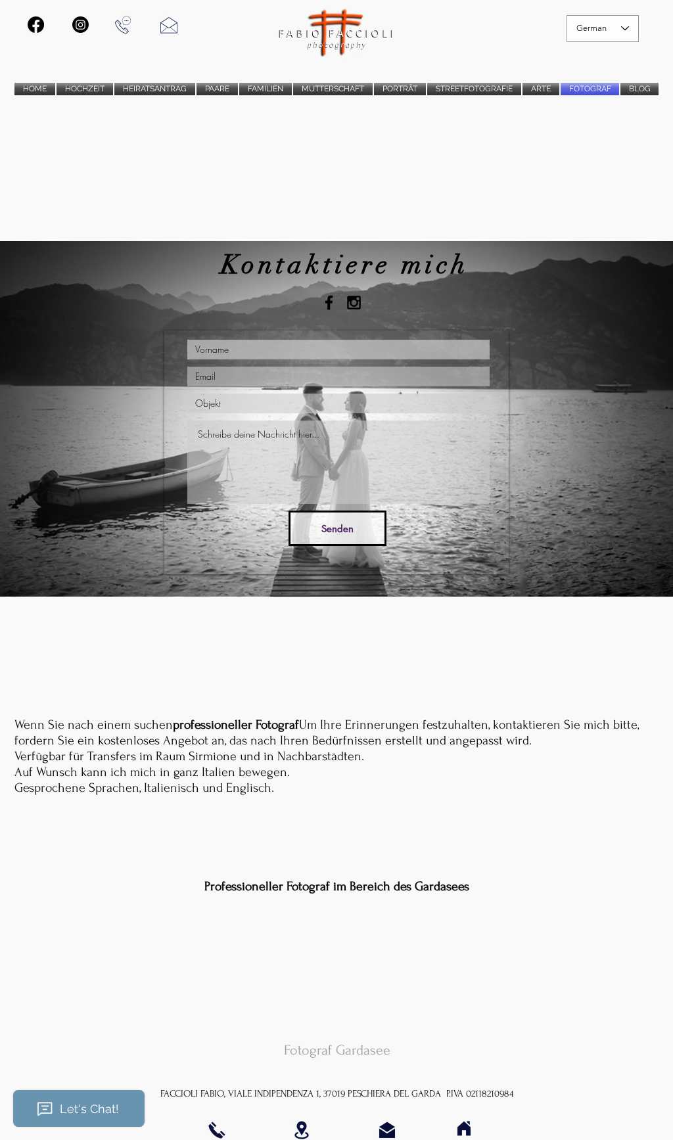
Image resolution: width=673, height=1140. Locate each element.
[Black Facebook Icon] (328, 302)
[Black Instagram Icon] (353, 302)
